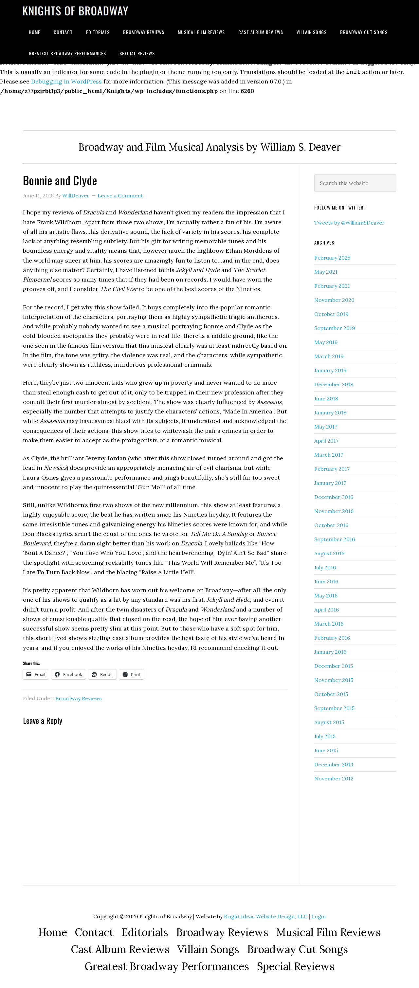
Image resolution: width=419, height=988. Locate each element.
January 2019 (330, 370)
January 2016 (330, 652)
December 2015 (333, 666)
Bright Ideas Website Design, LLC (265, 916)
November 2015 (333, 680)
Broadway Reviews (78, 698)
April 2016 (326, 609)
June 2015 (326, 750)
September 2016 (334, 539)
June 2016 (326, 581)
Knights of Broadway (75, 10)
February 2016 (332, 637)
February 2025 (332, 257)
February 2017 (332, 469)
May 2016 (325, 595)
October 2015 (331, 694)
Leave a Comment (120, 195)
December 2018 (333, 384)
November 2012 (334, 778)
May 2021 (325, 271)
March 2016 (328, 623)
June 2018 (326, 398)
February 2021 (332, 286)
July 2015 (325, 736)
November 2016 (334, 511)
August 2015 (329, 722)
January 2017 (330, 483)
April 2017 (326, 440)
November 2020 (334, 300)
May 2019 (326, 342)
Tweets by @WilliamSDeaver (349, 222)
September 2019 (334, 328)
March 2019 (329, 356)
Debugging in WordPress (66, 81)
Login (318, 916)
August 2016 (329, 553)
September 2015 (334, 708)
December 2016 (333, 497)
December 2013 (333, 764)
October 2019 (331, 314)
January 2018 (330, 412)
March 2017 (328, 454)
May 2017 (325, 426)
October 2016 (331, 525)
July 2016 (325, 567)
